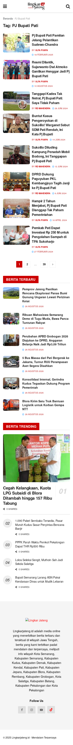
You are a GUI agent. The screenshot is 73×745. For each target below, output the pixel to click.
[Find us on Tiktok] (51, 709)
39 (44, 264)
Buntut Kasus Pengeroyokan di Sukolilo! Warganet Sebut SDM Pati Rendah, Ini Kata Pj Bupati (50, 124)
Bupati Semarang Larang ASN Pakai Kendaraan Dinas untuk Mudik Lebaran (39, 579)
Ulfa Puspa (41, 50)
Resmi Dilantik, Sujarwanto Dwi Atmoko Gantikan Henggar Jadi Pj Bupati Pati (50, 69)
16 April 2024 (59, 220)
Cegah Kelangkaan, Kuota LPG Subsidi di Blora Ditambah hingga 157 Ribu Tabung (27, 495)
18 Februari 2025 (43, 54)
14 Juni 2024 (58, 139)
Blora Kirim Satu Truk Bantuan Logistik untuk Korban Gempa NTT (43, 405)
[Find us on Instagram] (31, 709)
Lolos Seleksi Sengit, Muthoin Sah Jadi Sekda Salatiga (39, 562)
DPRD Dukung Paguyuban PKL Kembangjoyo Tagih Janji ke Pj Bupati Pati (51, 181)
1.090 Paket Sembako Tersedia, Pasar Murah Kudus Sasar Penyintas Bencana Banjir (39, 525)
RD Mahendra (42, 108)
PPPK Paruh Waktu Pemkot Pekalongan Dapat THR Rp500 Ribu (39, 544)
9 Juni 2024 (60, 193)
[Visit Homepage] (36, 6)
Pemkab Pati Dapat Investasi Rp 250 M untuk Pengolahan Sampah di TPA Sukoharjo (50, 234)
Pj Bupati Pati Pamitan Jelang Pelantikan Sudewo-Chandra (48, 40)
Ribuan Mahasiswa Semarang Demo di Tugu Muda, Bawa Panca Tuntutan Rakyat (45, 319)
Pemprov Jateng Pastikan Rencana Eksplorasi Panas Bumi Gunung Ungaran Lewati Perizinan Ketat (46, 295)
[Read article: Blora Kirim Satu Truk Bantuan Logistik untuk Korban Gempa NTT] (11, 405)
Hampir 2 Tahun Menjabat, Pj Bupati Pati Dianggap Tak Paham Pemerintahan (49, 208)
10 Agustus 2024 (43, 86)
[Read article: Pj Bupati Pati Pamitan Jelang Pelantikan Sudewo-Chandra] (16, 42)
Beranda (8, 18)
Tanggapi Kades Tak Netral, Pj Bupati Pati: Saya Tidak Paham (47, 98)
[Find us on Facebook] (22, 709)
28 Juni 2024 (61, 108)
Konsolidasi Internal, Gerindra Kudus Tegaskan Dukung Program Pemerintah (46, 383)
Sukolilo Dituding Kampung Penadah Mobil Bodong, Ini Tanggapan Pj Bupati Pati (50, 154)
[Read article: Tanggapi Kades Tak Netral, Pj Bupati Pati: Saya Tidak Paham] (16, 101)
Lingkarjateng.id (21, 737)
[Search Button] (68, 6)
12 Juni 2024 (61, 166)
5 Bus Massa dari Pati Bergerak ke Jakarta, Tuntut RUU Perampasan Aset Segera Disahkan (45, 362)
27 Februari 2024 (43, 251)
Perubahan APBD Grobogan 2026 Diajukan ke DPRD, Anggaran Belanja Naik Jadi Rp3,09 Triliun (45, 340)
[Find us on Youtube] (41, 709)
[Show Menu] (5, 6)
